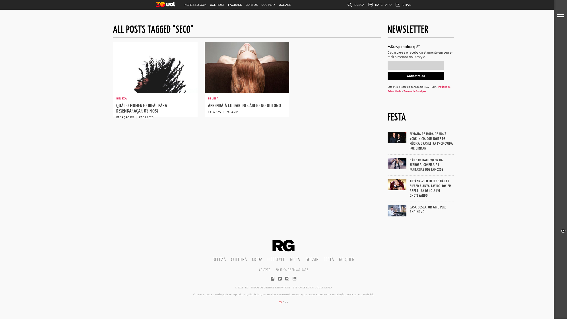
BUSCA (359, 4)
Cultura (239, 259)
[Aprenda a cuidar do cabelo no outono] (247, 91)
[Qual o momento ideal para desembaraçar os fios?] (155, 91)
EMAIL (406, 4)
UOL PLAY (268, 4)
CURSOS (252, 4)
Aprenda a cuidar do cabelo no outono (244, 105)
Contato (264, 270)
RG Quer (346, 259)
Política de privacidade (292, 270)
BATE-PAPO (383, 4)
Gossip (312, 259)
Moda (257, 259)
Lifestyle (276, 259)
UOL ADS (285, 4)
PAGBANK (235, 4)
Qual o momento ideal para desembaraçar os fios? (141, 108)
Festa (329, 259)
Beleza (219, 259)
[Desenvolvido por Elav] (283, 304)
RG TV (295, 259)
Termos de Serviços (415, 91)
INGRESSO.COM (195, 4)
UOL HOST (217, 4)
